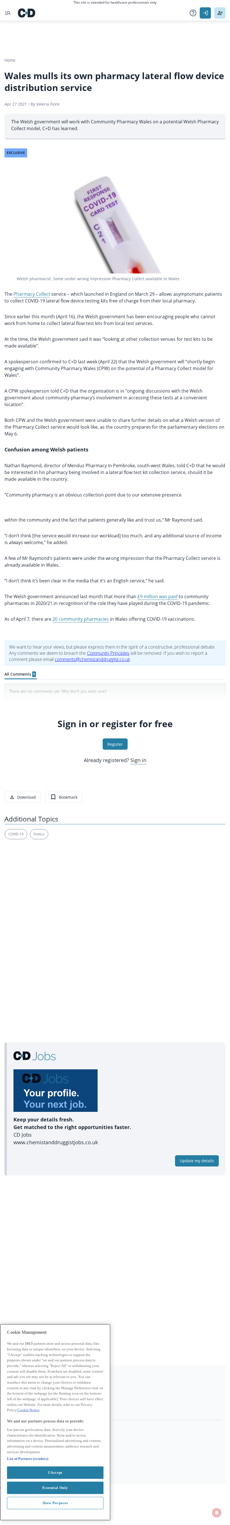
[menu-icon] (7, 13)
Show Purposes (55, 1503)
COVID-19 (16, 834)
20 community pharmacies (80, 619)
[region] (55, 1422)
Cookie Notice (28, 1410)
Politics (39, 834)
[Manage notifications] (216, 1512)
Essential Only (55, 1488)
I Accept (55, 1472)
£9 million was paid (157, 596)
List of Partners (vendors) (27, 1459)
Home (9, 60)
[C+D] (26, 12)
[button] (193, 13)
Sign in (138, 760)
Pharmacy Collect (31, 294)
